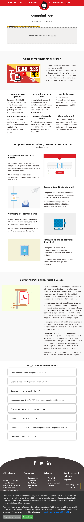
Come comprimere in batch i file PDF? (25, 391)
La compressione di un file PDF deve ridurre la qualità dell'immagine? (38, 400)
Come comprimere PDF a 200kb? (24, 437)
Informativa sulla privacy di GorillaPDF (55, 512)
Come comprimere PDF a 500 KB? (24, 418)
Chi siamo (32, 480)
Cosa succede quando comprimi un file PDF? (28, 373)
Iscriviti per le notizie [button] (72, 486)
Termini (51, 478)
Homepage (12, 3)
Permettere (27, 517)
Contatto (32, 483)
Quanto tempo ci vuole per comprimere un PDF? (29, 382)
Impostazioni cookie (12, 517)
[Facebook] (34, 464)
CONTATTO (58, 3)
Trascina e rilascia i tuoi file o (42, 36)
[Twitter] (41, 464)
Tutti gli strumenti (29, 3)
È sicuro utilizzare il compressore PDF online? (28, 409)
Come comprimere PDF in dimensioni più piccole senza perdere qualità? (39, 427)
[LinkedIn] (49, 464)
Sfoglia (53, 36)
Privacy (51, 480)
